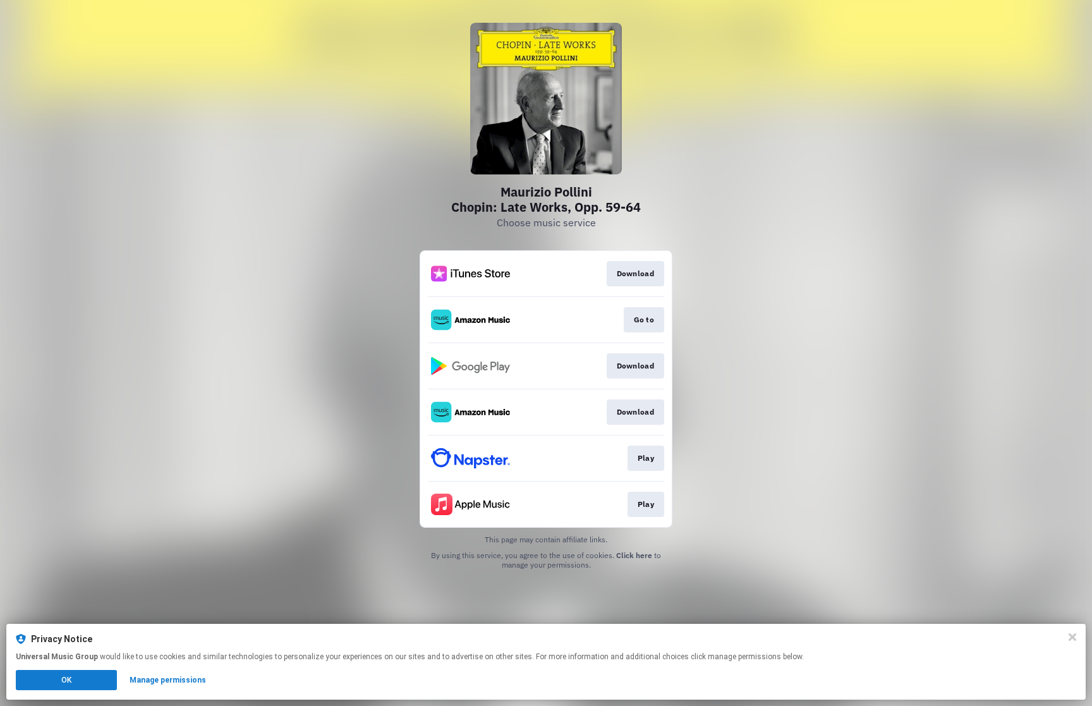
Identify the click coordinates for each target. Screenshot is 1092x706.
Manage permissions (168, 680)
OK (66, 680)
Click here (634, 555)
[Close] (1072, 637)
